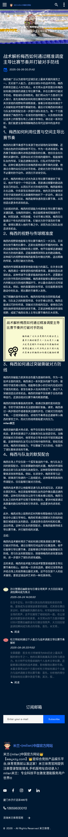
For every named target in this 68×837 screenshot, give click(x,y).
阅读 (16, 631)
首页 (26, 27)
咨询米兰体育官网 (13, 817)
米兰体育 (44, 828)
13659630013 (17, 808)
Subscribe (54, 719)
